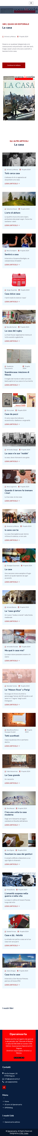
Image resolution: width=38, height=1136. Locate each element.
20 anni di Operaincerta (13, 1105)
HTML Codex (23, 1133)
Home (7, 1101)
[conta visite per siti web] (19, 1058)
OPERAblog (9, 1108)
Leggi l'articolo (11, 184)
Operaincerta (12, 1131)
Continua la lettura (13, 65)
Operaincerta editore (12, 1122)
